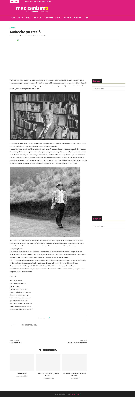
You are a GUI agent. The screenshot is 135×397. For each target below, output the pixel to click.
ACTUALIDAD (67, 18)
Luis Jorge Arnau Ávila (17, 35)
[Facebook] (114, 18)
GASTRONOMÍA (48, 18)
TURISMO (28, 18)
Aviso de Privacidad (75, 394)
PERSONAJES (38, 18)
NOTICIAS (20, 18)
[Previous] (21, 1)
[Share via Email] (58, 318)
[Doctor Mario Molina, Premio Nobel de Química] (74, 362)
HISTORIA (58, 18)
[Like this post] (50, 318)
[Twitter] (116, 18)
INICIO (13, 18)
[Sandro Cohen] (22, 362)
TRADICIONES (78, 18)
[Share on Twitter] (54, 318)
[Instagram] (118, 18)
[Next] (23, 1)
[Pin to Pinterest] (56, 318)
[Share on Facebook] (52, 318)
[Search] (124, 18)
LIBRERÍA (87, 18)
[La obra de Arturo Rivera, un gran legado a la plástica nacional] (48, 362)
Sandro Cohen (21, 373)
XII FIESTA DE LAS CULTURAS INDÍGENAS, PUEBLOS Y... (40, 1)
